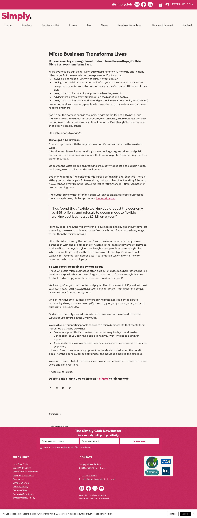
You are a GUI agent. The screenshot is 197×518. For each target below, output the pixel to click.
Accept (185, 513)
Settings (173, 513)
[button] (160, 4)
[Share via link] (70, 387)
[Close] (193, 514)
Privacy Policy (106, 513)
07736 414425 (89, 475)
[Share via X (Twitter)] (56, 387)
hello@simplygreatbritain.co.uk (99, 479)
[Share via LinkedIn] (63, 387)
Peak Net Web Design (99, 498)
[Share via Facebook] (50, 387)
